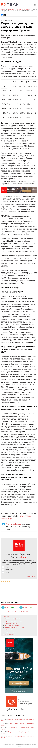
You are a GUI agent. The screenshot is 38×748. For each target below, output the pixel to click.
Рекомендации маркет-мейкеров (14, 627)
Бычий (7, 572)
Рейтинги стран (9, 629)
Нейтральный (9, 569)
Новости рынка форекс (12, 619)
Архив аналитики (10, 634)
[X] (5, 15)
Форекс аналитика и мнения (13, 621)
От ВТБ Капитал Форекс (12, 625)
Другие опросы (31, 576)
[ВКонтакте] (2, 15)
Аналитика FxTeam (13, 524)
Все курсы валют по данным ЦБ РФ (19, 611)
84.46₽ (24, 607)
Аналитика (6, 616)
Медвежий (8, 567)
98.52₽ (6, 607)
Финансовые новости (11, 623)
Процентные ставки (10, 632)
